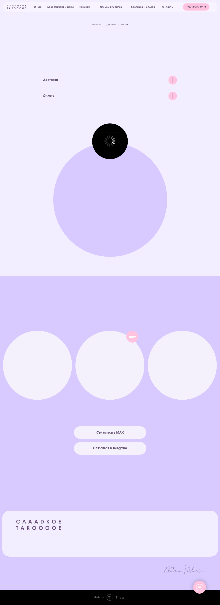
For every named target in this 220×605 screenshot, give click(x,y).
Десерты (123, 539)
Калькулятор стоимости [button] (183, 544)
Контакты (171, 549)
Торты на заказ (128, 529)
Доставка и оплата (117, 25)
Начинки (123, 544)
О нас (168, 538)
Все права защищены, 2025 (37, 534)
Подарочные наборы (134, 534)
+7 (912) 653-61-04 (182, 387)
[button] (196, 7)
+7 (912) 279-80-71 (37, 387)
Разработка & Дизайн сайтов (183, 563)
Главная (96, 25)
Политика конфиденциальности (38, 565)
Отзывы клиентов (177, 528)
